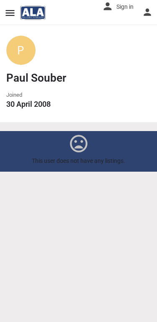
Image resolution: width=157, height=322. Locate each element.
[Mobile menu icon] (10, 13)
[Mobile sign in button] (147, 12)
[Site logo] (34, 12)
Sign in (125, 6)
